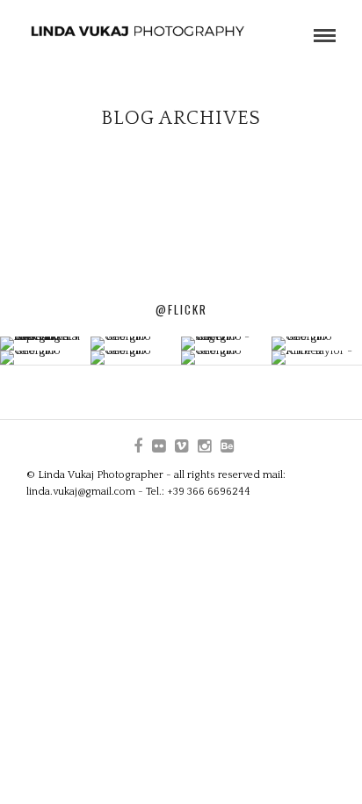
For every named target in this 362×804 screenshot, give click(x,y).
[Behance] (227, 446)
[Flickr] (158, 446)
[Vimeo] (181, 446)
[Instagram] (204, 446)
